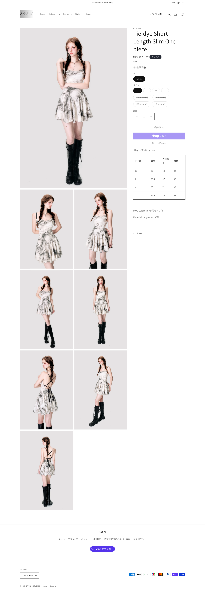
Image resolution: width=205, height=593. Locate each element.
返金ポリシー (139, 539)
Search (62, 539)
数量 (135, 110)
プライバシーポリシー (79, 539)
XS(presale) (143, 98)
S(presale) (162, 98)
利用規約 (97, 539)
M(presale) (142, 105)
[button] (54, 14)
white (140, 79)
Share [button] (139, 233)
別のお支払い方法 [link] (159, 143)
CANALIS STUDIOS (33, 586)
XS (138, 91)
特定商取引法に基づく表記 (117, 539)
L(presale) (161, 105)
